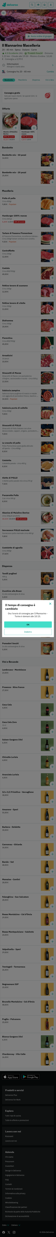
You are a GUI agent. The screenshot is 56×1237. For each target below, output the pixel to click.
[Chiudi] (50, 603)
